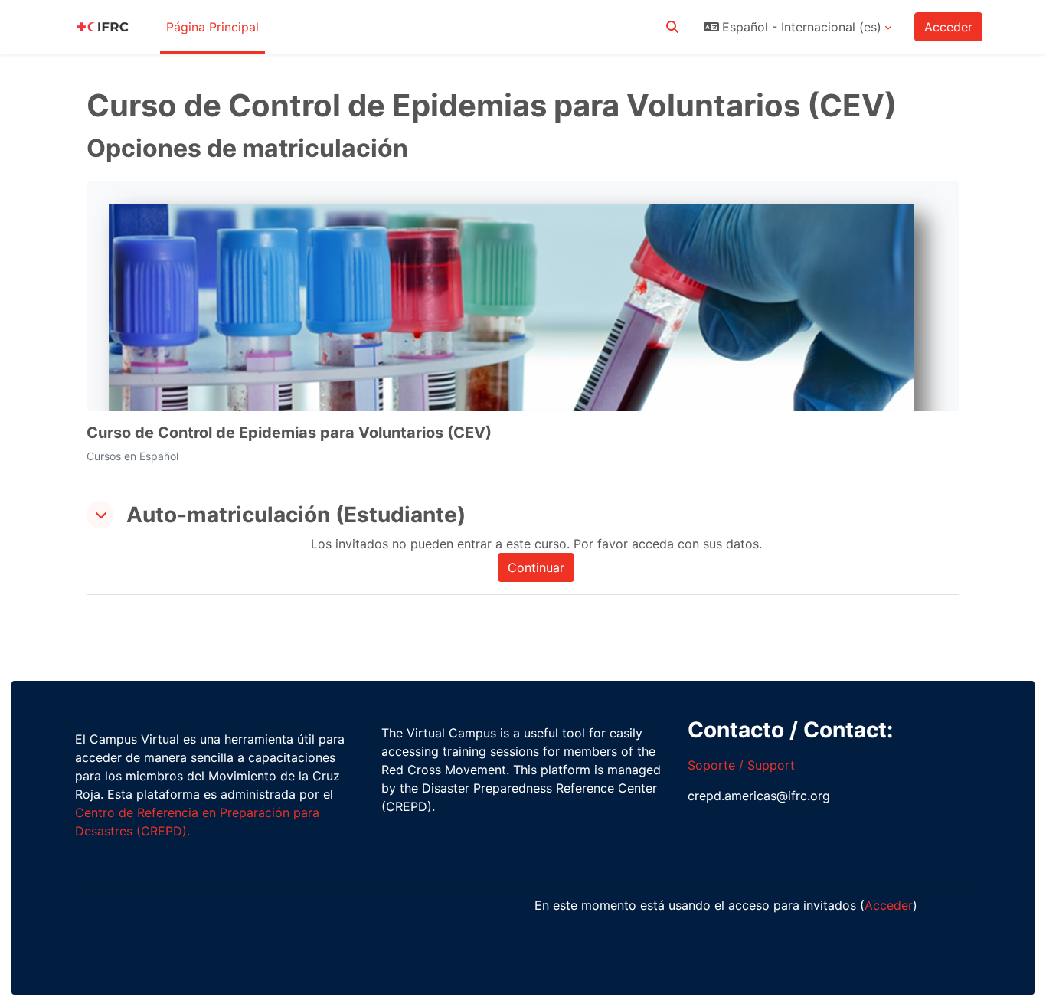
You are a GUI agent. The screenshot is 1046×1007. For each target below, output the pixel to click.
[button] (672, 26)
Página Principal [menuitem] (212, 26)
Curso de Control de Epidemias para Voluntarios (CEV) (289, 432)
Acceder (948, 26)
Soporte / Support (741, 765)
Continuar (536, 567)
